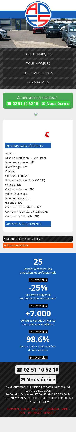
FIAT (41, 409)
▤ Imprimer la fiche (16, 245)
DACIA (25, 409)
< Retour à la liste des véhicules (23, 239)
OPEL (22, 413)
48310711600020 (62, 398)
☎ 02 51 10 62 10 (22, 103)
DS (34, 409)
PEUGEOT (34, 413)
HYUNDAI (53, 409)
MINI (64, 409)
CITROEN (13, 409)
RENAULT (49, 413)
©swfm (47, 401)
